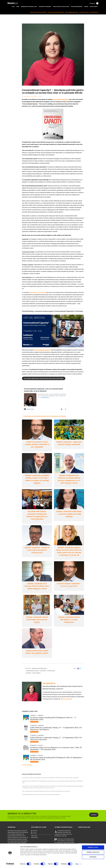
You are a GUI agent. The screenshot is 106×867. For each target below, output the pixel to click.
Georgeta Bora (27, 96)
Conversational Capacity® (60, 99)
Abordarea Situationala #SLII (38, 12)
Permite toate (93, 847)
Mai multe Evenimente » (27, 764)
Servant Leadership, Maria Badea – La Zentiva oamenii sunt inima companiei (69, 514)
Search (97, 3)
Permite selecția (93, 852)
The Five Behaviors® (23, 832)
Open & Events (94, 6)
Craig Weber (43, 670)
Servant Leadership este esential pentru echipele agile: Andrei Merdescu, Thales (37, 586)
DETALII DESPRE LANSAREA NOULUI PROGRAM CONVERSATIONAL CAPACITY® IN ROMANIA (43, 378)
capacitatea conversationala (37, 292)
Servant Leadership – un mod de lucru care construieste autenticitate (37, 550)
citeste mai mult (66, 699)
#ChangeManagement (71, 12)
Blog (13, 6)
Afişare (77, 864)
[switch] (43, 864)
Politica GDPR (34, 835)
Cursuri (86, 6)
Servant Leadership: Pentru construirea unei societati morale (37, 619)
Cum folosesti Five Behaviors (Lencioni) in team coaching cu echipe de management (41, 794)
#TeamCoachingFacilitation (56, 12)
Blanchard (25, 830)
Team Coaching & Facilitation (61, 6)
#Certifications (94, 12)
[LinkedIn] (92, 3)
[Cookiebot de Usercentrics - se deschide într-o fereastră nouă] (10, 864)
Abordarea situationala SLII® (29, 6)
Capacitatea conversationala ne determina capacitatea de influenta (44, 416)
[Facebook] (90, 3)
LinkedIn (35, 833)
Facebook (35, 830)
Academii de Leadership (45, 6)
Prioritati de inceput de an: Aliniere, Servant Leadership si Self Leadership (37, 444)
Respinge (93, 857)
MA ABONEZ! (93, 815)
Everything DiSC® (14, 832)
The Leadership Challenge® (15, 834)
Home (17, 6)
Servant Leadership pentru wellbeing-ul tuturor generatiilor (69, 619)
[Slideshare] (94, 3)
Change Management (76, 6)
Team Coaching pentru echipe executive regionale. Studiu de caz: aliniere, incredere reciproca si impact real (46, 791)
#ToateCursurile (84, 12)
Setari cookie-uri (34, 837)
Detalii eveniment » (34, 721)
